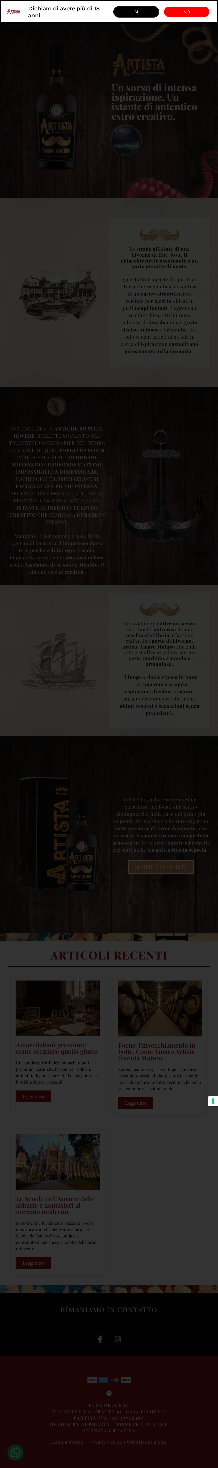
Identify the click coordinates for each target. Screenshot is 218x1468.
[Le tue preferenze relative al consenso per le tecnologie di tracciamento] (213, 1101)
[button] (186, 12)
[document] (109, 734)
